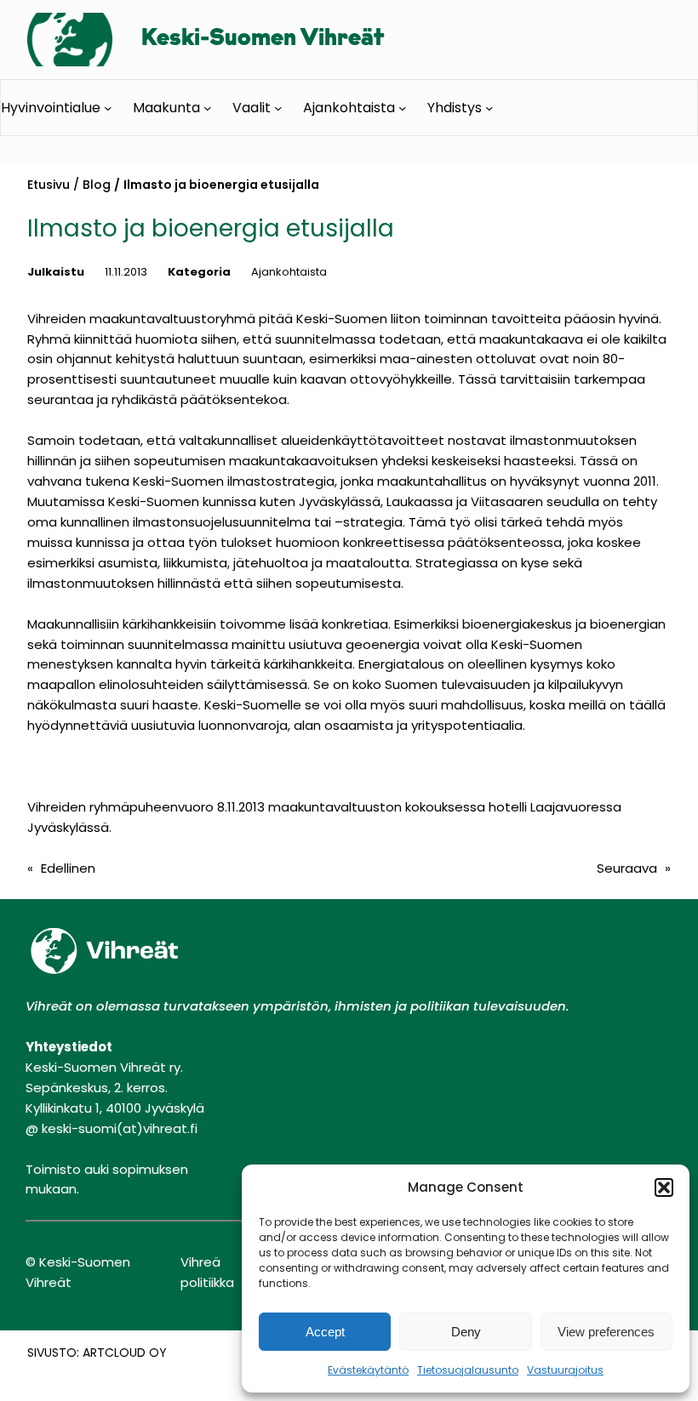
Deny (466, 1331)
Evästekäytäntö (368, 1370)
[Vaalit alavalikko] (278, 107)
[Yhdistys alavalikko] (489, 107)
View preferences (606, 1331)
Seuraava (627, 868)
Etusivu (48, 184)
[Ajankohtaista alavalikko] (402, 107)
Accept (325, 1331)
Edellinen (68, 868)
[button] (663, 1187)
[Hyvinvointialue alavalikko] (108, 107)
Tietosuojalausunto (467, 1370)
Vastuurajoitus (565, 1370)
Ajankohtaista (289, 272)
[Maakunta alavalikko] (207, 107)
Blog (97, 184)
